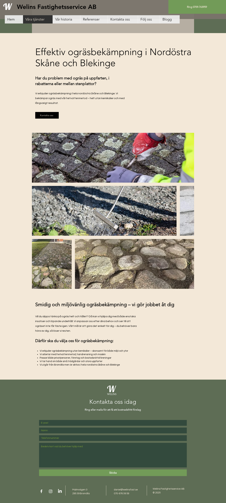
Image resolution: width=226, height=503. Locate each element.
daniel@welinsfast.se (126, 489)
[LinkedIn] (60, 491)
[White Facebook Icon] (41, 491)
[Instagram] (50, 491)
